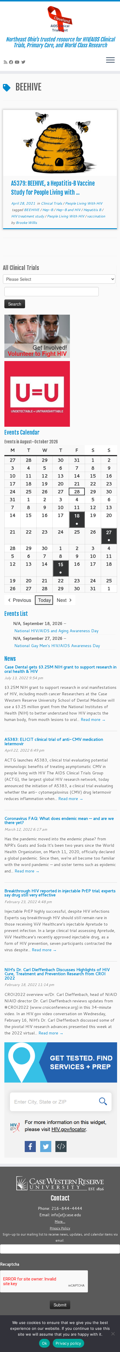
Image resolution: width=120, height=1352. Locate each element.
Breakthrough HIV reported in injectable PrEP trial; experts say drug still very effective (60, 893)
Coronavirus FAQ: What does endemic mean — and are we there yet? (59, 820)
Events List (16, 613)
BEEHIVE (32, 209)
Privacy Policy (60, 1228)
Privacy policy (68, 1343)
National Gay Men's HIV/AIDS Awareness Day (57, 646)
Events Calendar (22, 432)
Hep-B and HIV (68, 209)
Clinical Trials (52, 203)
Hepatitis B (92, 209)
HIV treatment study (28, 216)
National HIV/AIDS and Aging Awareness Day (56, 631)
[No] (113, 1334)
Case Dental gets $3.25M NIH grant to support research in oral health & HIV (60, 669)
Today (44, 600)
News (10, 658)
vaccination (96, 216)
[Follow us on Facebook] (12, 62)
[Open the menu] (110, 60)
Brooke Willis (26, 222)
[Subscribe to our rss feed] (6, 62)
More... (60, 1221)
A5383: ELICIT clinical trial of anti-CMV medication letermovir (53, 741)
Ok (44, 1343)
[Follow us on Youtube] (18, 62)
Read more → (93, 719)
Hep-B (48, 209)
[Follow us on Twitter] (24, 62)
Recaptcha (9, 1264)
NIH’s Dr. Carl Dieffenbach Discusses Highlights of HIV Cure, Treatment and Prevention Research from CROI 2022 (57, 973)
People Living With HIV (83, 203)
